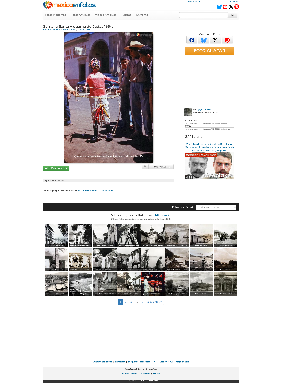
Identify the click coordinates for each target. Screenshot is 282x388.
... (137, 301)
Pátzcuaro (84, 29)
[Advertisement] (209, 81)
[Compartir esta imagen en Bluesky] (203, 39)
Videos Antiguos (105, 14)
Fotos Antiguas (80, 14)
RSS (155, 361)
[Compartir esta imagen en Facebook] (191, 39)
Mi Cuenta (194, 1)
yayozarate (204, 109)
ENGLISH (233, 1)
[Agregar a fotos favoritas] (145, 166)
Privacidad (120, 361)
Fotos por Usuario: (183, 207)
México (156, 373)
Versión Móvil (166, 361)
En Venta (142, 14)
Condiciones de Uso (102, 361)
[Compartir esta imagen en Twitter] (215, 39)
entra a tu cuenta (87, 190)
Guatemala (145, 373)
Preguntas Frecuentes (139, 361)
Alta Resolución (55, 168)
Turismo (126, 14)
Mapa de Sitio (182, 361)
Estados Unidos (129, 373)
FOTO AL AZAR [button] (209, 50)
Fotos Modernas (55, 14)
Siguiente (153, 301)
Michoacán (69, 29)
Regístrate (108, 190)
